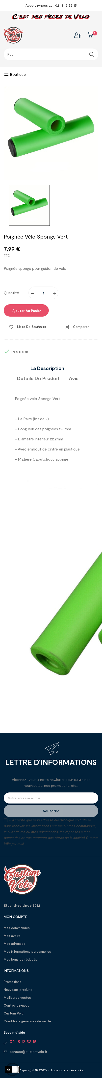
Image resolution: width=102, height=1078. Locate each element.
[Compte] (78, 35)
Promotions (12, 982)
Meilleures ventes (17, 997)
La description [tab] (47, 368)
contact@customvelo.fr (28, 1051)
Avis (73, 378)
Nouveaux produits (18, 990)
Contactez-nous (16, 1005)
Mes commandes (17, 928)
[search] (91, 54)
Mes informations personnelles (27, 951)
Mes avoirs (12, 936)
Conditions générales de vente (27, 1021)
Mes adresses (14, 944)
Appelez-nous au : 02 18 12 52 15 (51, 5)
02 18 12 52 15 (23, 1041)
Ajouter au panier (26, 311)
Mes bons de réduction (21, 959)
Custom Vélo (14, 1013)
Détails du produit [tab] (38, 378)
